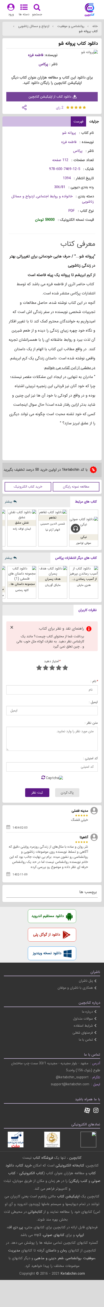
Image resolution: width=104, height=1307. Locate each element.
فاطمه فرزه (35, 55)
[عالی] (39, 668)
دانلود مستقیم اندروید (47, 916)
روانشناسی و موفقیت (70, 26)
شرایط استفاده (83, 1025)
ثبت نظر (37, 792)
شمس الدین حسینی (52, 523)
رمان (63, 1250)
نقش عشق (22, 522)
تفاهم (52, 517)
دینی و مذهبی (45, 1258)
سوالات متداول (83, 1018)
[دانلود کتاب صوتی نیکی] (83, 522)
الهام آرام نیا (52, 529)
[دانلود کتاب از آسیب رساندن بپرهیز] (83, 571)
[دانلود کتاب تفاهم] (52, 512)
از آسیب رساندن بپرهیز (82, 579)
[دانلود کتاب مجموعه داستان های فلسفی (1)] (21, 573)
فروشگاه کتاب (43, 1158)
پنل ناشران (86, 980)
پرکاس (43, 64)
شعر (60, 1258)
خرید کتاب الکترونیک (28, 486)
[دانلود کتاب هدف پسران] (52, 571)
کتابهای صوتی (53, 1235)
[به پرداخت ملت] (15, 1139)
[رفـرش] (43, 778)
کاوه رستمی (22, 590)
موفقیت (89, 1258)
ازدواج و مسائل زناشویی (33, 26)
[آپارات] (87, 1111)
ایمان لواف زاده (22, 528)
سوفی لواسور (83, 543)
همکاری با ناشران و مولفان (75, 987)
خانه (94, 26)
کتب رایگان (78, 1181)
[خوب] (52, 668)
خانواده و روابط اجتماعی (55, 196)
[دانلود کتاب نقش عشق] (21, 515)
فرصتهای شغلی (83, 1032)
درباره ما (87, 1011)
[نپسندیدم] (58, 668)
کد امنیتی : (90, 758)
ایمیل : (93, 702)
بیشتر (8, 501)
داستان (51, 1250)
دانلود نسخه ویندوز (47, 953)
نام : (94, 681)
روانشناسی (73, 1258)
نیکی (84, 537)
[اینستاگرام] (95, 1111)
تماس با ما (86, 1039)
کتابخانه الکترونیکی (69, 1165)
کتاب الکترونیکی (31, 1173)
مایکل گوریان (52, 585)
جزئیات (94, 121)
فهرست (78, 121)
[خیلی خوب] (45, 668)
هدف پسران (53, 579)
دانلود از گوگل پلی (46, 935)
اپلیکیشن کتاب (68, 1196)
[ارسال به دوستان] (24, 107)
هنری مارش (84, 585)
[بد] (65, 668)
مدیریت (14, 1250)
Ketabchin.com (73, 1274)
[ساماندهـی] (52, 1139)
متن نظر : (91, 722)
